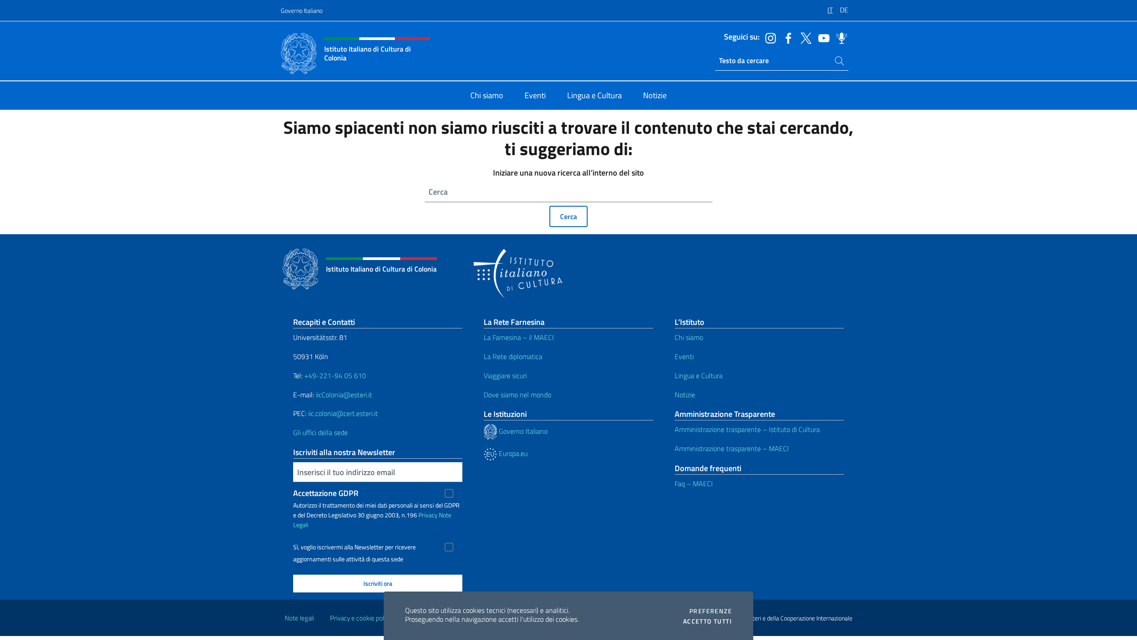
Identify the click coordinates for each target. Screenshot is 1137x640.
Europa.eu (512, 453)
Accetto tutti (707, 621)
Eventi (684, 356)
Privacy (427, 515)
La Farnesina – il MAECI (519, 337)
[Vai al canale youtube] (822, 37)
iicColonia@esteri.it (344, 394)
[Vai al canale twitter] (804, 37)
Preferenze (710, 611)
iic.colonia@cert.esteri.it (343, 413)
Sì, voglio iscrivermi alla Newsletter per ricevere (354, 547)
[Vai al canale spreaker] (839, 37)
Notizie (685, 394)
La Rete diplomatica (513, 356)
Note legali (299, 618)
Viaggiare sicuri (505, 375)
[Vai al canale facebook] (786, 37)
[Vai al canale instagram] (768, 37)
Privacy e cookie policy (361, 618)
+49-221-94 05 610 (335, 375)
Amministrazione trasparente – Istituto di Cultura (747, 429)
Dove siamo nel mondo (517, 394)
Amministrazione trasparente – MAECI (732, 448)
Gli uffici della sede (320, 432)
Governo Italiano (301, 10)
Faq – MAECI (694, 483)
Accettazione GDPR (325, 493)
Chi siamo (689, 337)
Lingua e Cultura (699, 375)
